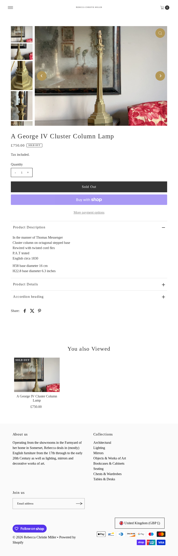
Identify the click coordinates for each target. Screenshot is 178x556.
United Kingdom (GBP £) (142, 523)
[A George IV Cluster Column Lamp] (37, 375)
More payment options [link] (89, 212)
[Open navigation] (10, 7)
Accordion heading (28, 296)
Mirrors (98, 453)
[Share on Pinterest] (39, 310)
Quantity (17, 164)
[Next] (160, 76)
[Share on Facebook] (24, 310)
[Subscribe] (79, 503)
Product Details (25, 284)
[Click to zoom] (160, 33)
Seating (98, 469)
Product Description (29, 227)
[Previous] (41, 76)
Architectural (102, 442)
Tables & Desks (104, 479)
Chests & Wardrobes (107, 474)
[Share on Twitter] (32, 310)
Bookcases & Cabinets (108, 463)
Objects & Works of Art (109, 458)
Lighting (99, 448)
